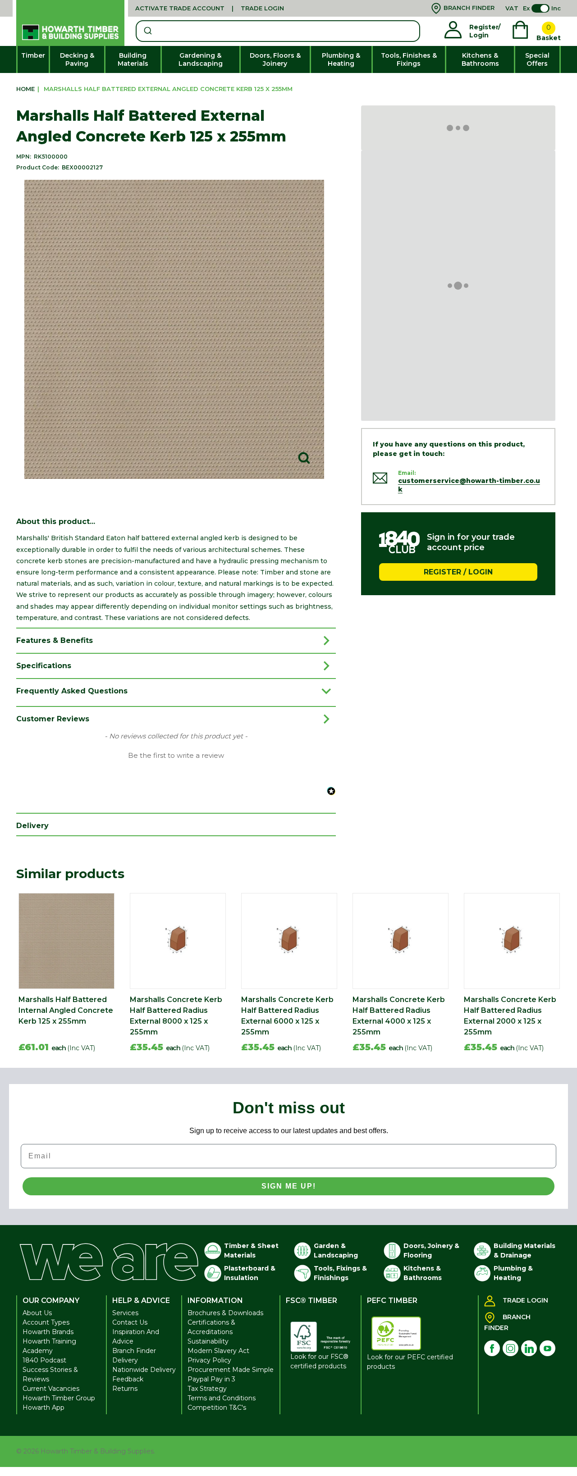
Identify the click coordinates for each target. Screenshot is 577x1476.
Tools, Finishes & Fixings (409, 59)
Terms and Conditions (222, 1398)
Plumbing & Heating (341, 59)
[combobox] (278, 31)
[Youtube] (547, 1348)
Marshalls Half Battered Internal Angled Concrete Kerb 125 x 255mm (65, 1010)
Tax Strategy (207, 1389)
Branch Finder (134, 1351)
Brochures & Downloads (225, 1313)
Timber (33, 55)
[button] (176, 754)
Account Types (46, 1322)
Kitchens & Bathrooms (480, 59)
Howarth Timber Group (59, 1398)
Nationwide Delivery (144, 1370)
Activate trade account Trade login (209, 8)
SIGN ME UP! (288, 1186)
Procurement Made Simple (231, 1370)
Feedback (127, 1379)
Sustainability (208, 1341)
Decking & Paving (77, 59)
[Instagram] (510, 1348)
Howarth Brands (48, 1332)
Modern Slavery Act (218, 1351)
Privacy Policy (209, 1360)
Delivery (125, 1360)
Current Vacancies (51, 1389)
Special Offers (537, 59)
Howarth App (43, 1407)
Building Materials (133, 59)
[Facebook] (492, 1348)
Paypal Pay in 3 (211, 1379)
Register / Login (458, 571)
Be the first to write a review (176, 756)
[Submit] (147, 31)
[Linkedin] (529, 1348)
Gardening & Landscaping (201, 59)
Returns (124, 1389)
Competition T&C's (217, 1407)
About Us (37, 1313)
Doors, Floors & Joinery (275, 59)
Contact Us (129, 1322)
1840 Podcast (44, 1360)
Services (125, 1313)
